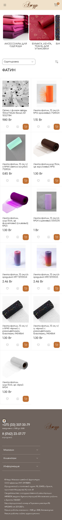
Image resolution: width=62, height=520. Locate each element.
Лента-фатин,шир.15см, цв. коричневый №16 (46, 165)
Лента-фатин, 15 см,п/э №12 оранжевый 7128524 (46, 111)
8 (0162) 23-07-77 (13, 434)
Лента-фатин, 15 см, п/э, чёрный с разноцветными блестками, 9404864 (46, 330)
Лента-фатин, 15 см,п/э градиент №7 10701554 (15, 275)
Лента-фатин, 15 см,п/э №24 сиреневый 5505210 (46, 219)
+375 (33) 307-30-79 (16, 425)
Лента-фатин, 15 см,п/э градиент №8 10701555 (46, 275)
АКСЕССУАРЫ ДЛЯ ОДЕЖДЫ (16, 44)
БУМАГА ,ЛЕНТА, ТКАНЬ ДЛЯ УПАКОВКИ (42, 46)
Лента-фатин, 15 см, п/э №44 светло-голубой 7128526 (15, 166)
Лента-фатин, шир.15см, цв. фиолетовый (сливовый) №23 (15, 222)
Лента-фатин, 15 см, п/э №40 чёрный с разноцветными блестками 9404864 (15, 330)
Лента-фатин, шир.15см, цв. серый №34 (12, 385)
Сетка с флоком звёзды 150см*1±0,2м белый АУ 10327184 (14, 113)
